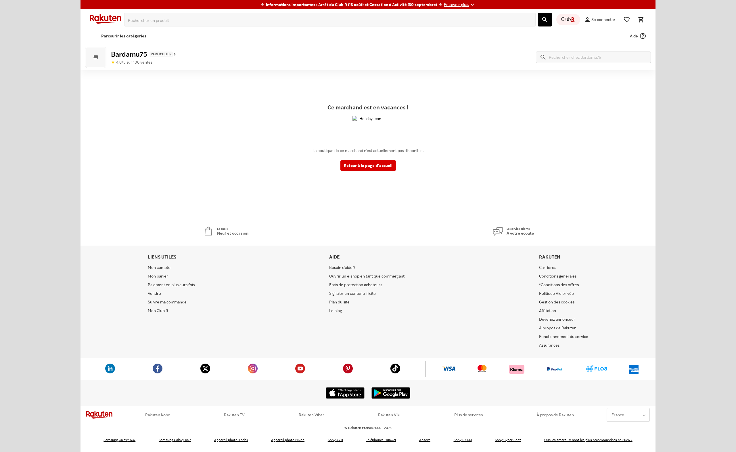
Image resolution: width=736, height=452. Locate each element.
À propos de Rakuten (555, 415)
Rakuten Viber (311, 415)
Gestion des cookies (556, 301)
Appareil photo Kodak (231, 440)
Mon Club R (158, 310)
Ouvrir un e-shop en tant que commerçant (367, 276)
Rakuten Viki (389, 415)
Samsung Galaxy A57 (175, 440)
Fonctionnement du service (563, 336)
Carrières (547, 267)
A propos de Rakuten (557, 327)
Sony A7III (335, 440)
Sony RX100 (463, 440)
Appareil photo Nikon (287, 440)
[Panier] (640, 19)
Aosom (424, 440)
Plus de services (468, 415)
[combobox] (331, 20)
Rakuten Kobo (157, 415)
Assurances (549, 345)
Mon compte (159, 267)
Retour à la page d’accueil (368, 165)
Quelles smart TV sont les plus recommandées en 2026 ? (588, 440)
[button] (460, 4)
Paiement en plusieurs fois (171, 284)
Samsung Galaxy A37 (119, 440)
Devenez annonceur (557, 319)
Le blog (335, 310)
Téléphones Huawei (381, 440)
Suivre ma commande (167, 301)
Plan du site (339, 301)
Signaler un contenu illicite (352, 293)
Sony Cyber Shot (508, 440)
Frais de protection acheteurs (355, 284)
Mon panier (158, 276)
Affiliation (547, 310)
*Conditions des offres (559, 284)
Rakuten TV (234, 415)
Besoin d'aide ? (342, 267)
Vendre (154, 293)
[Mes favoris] (626, 19)
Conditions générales (557, 276)
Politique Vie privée (556, 293)
